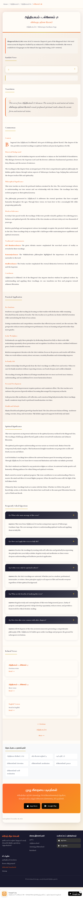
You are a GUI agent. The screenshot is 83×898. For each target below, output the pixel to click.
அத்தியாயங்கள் (34, 843)
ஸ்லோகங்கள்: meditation (41, 763)
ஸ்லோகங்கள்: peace (63, 763)
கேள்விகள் (33, 850)
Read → (11, 671)
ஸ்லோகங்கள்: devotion (15, 763)
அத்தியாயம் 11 (26, 4)
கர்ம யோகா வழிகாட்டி (39, 756)
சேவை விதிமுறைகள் (8, 863)
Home (5, 4)
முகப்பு (32, 839)
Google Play (52, 806)
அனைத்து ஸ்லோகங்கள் (37, 847)
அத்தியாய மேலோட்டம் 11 (15, 756)
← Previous (41, 724)
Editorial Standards (9, 867)
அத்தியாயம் (14, 4)
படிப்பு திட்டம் (60, 756)
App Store (34, 806)
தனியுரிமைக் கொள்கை (9, 860)
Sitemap (4, 871)
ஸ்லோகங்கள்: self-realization (13, 772)
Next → (41, 735)
